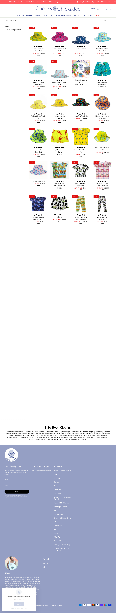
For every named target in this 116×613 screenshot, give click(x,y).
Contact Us (58, 526)
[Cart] (110, 8)
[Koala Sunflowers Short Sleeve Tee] (59, 170)
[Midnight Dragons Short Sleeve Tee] (38, 204)
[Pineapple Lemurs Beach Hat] (59, 103)
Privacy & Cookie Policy (62, 545)
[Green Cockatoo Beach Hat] (38, 69)
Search (56, 482)
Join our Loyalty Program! (62, 471)
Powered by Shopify (57, 605)
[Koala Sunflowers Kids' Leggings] (81, 204)
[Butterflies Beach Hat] (38, 170)
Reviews (57, 478)
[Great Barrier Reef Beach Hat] (102, 35)
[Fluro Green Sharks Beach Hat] (38, 136)
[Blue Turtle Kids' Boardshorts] (102, 69)
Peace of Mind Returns (61, 503)
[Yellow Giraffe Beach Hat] (38, 103)
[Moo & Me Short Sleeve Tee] (81, 170)
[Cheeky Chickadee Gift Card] (81, 69)
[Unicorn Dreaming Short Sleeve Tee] (102, 170)
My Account (58, 486)
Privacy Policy (13, 496)
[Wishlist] (106, 8)
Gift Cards (57, 493)
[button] (102, 8)
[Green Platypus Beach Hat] (59, 69)
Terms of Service (23, 496)
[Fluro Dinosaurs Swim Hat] (102, 136)
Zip (55, 529)
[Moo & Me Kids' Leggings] (102, 204)
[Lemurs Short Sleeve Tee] (81, 136)
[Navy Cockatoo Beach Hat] (81, 35)
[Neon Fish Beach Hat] (81, 103)
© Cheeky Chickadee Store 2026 (39, 605)
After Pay (57, 537)
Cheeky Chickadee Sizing (62, 518)
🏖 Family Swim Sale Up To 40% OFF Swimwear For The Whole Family (33, 2)
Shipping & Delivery (60, 507)
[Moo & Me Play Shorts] (59, 204)
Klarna (56, 533)
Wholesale (57, 522)
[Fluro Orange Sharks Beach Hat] (102, 103)
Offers (56, 474)
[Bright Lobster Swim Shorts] (59, 136)
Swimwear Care (59, 514)
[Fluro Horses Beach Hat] (59, 35)
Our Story (57, 490)
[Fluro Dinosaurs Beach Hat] (38, 35)
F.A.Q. (56, 510)
